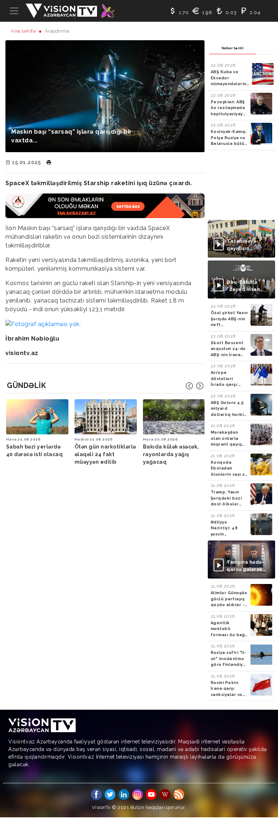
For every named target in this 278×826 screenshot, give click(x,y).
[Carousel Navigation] (195, 385)
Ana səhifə (23, 31)
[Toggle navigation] (14, 11)
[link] (43, 323)
